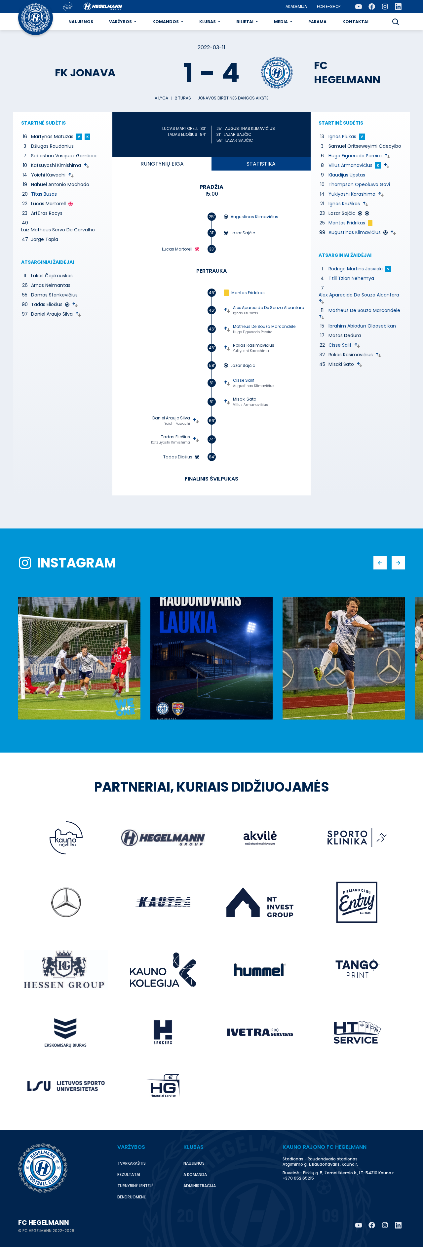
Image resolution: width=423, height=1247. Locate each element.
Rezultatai (128, 1174)
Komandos (165, 21)
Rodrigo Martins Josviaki (355, 268)
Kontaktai (355, 21)
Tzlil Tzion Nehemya (351, 278)
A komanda (195, 1174)
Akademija (296, 6)
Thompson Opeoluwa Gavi (359, 184)
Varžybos (120, 21)
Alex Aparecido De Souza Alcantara (268, 307)
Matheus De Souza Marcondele (264, 326)
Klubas (207, 21)
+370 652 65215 (298, 1178)
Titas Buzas (44, 194)
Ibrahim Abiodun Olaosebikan (362, 326)
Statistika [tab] (261, 164)
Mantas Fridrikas (248, 292)
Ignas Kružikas (245, 313)
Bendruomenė (131, 1197)
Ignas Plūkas (342, 136)
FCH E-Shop (328, 6)
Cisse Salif (243, 380)
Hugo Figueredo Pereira (253, 332)
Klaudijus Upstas (346, 175)
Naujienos (80, 21)
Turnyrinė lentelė (135, 1186)
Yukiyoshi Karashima (251, 350)
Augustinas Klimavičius (250, 128)
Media (281, 21)
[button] (395, 21)
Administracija (199, 1186)
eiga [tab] (162, 164)
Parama (317, 21)
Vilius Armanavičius (250, 404)
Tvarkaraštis (131, 1163)
